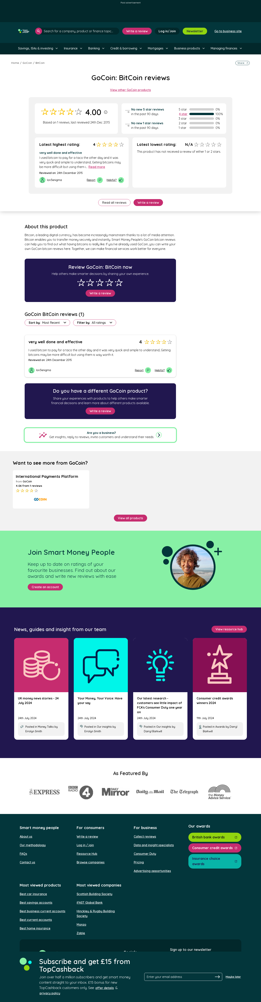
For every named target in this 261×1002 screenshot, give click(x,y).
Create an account (45, 587)
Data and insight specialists (154, 845)
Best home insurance (35, 928)
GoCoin (27, 63)
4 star (183, 114)
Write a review (137, 31)
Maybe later (233, 977)
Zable (81, 933)
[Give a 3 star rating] (100, 282)
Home (15, 63)
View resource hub (229, 629)
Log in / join (85, 845)
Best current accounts (36, 920)
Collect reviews (145, 836)
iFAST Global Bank (90, 902)
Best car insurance (33, 894)
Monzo (81, 924)
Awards (220, 726)
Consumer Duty (145, 854)
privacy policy (50, 993)
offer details (104, 988)
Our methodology (33, 845)
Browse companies (91, 862)
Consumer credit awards (212, 848)
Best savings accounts (36, 902)
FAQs (23, 854)
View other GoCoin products (130, 90)
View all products (130, 518)
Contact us (27, 862)
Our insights (104, 726)
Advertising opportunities (152, 871)
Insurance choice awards (206, 861)
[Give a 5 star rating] (119, 282)
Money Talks (46, 726)
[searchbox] (77, 31)
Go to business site (228, 31)
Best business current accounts (42, 911)
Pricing (139, 862)
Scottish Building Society (94, 894)
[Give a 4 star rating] (109, 282)
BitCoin (40, 63)
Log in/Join (167, 31)
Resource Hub (87, 854)
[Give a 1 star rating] (81, 282)
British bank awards (208, 837)
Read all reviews (114, 202)
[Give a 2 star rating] (90, 282)
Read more (96, 167)
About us (26, 836)
